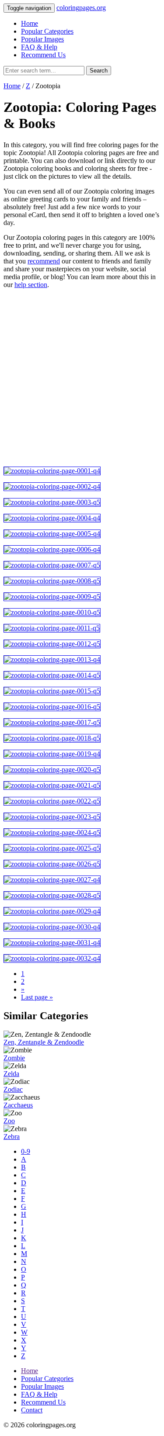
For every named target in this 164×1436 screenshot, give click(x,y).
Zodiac (13, 1089)
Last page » (37, 997)
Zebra (11, 1136)
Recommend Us (43, 55)
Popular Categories (47, 31)
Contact (31, 1410)
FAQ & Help (39, 47)
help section (30, 284)
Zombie (14, 1058)
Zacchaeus (18, 1105)
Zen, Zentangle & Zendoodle (43, 1042)
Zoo (9, 1121)
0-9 (25, 1151)
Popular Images (42, 39)
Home (29, 23)
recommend (44, 261)
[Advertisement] (82, 378)
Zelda (11, 1073)
